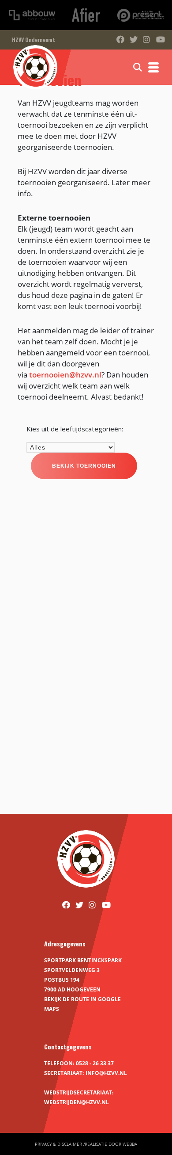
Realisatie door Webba (111, 1144)
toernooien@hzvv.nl (65, 375)
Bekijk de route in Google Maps (82, 1004)
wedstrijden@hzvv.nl (76, 1102)
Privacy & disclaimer (58, 1144)
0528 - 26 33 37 (95, 1063)
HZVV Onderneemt (33, 39)
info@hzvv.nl (106, 1073)
